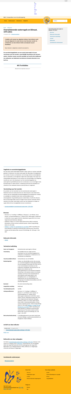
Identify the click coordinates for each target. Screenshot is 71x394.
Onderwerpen (11, 20)
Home (5, 20)
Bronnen (52, 32)
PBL (22, 387)
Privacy (47, 376)
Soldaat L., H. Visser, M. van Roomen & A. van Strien (17, 226)
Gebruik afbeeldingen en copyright (53, 374)
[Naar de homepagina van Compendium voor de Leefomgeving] (35, 9)
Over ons (28, 372)
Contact (28, 376)
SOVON (6, 240)
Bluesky (28, 387)
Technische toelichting (55, 36)
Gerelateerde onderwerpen (56, 42)
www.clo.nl (19, 343)
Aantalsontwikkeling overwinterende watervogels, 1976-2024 (19, 206)
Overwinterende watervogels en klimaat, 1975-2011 (18, 330)
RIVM (5, 389)
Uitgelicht (25, 20)
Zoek (66, 20)
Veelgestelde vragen (31, 374)
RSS (27, 389)
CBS (20, 387)
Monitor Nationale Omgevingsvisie (34, 378)
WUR (9, 389)
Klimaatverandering (15, 34)
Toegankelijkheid (49, 378)
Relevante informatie (55, 34)
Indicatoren (19, 20)
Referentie (52, 40)
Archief (51, 38)
